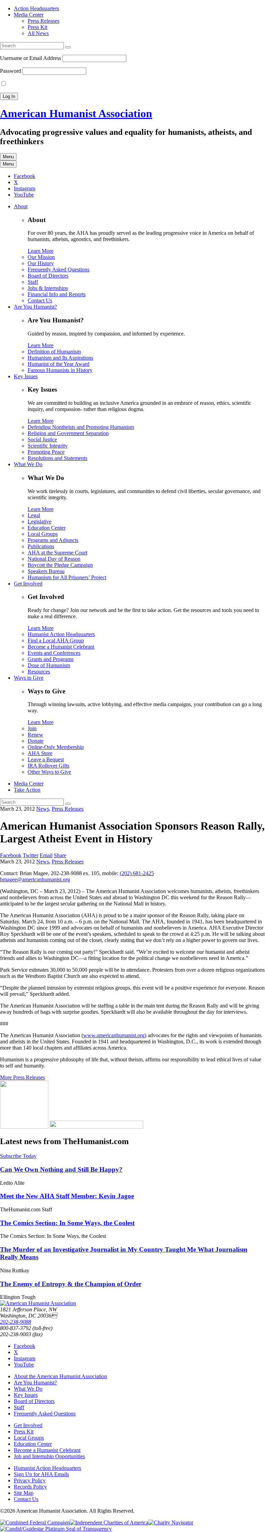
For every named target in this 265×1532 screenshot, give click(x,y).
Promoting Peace (46, 452)
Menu (8, 156)
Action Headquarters (36, 8)
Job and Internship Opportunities (49, 1456)
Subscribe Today (18, 1156)
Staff (33, 282)
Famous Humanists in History (60, 370)
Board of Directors (48, 276)
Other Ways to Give (49, 772)
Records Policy (30, 1487)
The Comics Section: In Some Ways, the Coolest (67, 1222)
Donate (35, 741)
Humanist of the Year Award (58, 364)
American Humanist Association (76, 113)
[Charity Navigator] (170, 1522)
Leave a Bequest (46, 759)
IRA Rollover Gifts (48, 766)
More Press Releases (22, 1077)
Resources (39, 671)
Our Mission (41, 257)
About (21, 206)
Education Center (47, 528)
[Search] (68, 47)
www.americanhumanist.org (114, 1035)
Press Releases (43, 21)
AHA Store (40, 753)
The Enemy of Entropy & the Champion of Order (70, 1284)
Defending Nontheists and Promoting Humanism (81, 427)
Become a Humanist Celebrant (61, 647)
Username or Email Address (30, 58)
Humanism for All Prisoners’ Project (67, 577)
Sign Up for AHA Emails (41, 1474)
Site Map (23, 1493)
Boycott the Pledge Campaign (60, 565)
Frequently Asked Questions (58, 269)
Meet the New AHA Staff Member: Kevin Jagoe (67, 1196)
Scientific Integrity (48, 446)
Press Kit (37, 27)
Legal (34, 515)
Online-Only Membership (56, 747)
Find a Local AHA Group (56, 640)
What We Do (28, 464)
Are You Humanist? (35, 307)
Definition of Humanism (54, 351)
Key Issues (26, 376)
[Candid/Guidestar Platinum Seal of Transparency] (56, 1529)
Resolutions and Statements (57, 458)
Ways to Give (28, 678)
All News (38, 33)
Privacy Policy (30, 1480)
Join (32, 728)
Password (10, 71)
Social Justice (42, 439)
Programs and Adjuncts (53, 540)
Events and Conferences (54, 653)
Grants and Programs (50, 659)
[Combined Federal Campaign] (35, 1522)
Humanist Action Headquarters (61, 634)
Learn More (40, 251)
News (42, 809)
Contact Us (40, 300)
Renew (35, 735)
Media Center (28, 15)
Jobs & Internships (48, 288)
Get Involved (28, 584)
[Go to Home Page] (38, 1303)
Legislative (39, 521)
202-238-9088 (15, 1322)
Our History (41, 263)
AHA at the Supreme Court (57, 552)
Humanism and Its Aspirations (60, 358)
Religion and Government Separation (68, 433)
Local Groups (43, 534)
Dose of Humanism (49, 665)
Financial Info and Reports (57, 294)
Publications (41, 546)
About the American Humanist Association (60, 1376)
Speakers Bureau (46, 571)
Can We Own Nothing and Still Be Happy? (61, 1169)
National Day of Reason (54, 559)
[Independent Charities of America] (109, 1522)
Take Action (27, 790)
